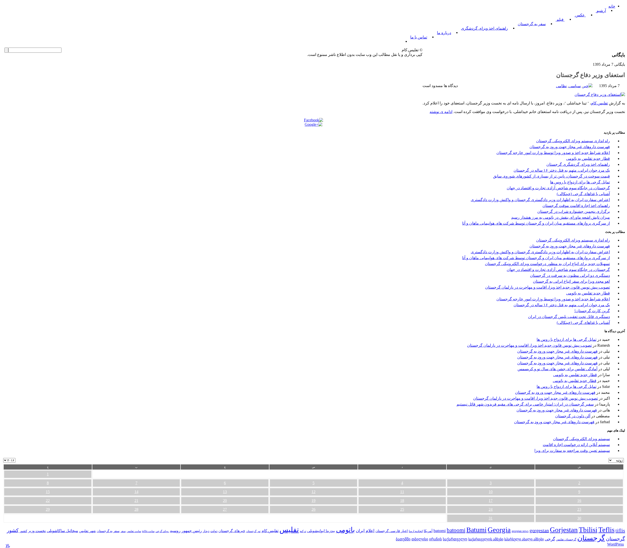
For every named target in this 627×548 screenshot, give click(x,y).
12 (313, 492)
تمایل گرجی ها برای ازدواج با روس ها (580, 182)
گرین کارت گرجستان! (592, 311)
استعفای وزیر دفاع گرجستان (590, 75)
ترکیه (303, 531)
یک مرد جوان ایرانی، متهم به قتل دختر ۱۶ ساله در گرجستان (562, 170)
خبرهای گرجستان (231, 531)
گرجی (550, 539)
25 (402, 509)
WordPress (615, 544)
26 (313, 509)
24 (491, 509)
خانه (611, 6)
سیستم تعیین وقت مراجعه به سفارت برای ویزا (572, 450)
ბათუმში (403, 539)
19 (313, 500)
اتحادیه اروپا (416, 531)
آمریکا (428, 531)
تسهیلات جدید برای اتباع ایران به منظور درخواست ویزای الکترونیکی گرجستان (547, 264)
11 (402, 492)
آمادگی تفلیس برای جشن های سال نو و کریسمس (557, 369)
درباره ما (444, 33)
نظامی (561, 86)
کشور (23, 531)
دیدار (206, 531)
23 (579, 509)
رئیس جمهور (191, 531)
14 (136, 492)
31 (491, 518)
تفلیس (289, 530)
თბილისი (419, 539)
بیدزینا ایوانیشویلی (321, 531)
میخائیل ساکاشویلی (62, 531)
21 (136, 500)
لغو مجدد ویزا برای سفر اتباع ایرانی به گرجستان (571, 281)
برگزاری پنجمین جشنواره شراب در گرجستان (573, 211)
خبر (586, 86)
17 (491, 500)
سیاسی (575, 86)
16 (579, 500)
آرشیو (601, 11)
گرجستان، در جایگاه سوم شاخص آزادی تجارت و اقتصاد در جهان (558, 188)
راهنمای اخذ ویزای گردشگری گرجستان (578, 164)
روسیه (175, 531)
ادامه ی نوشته (441, 112)
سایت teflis (148, 531)
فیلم (560, 19)
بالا (8, 546)
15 (48, 492)
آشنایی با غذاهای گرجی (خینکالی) (583, 194)
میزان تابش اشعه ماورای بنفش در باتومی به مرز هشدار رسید (560, 217)
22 (48, 500)
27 (225, 509)
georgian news (520, 531)
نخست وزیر (37, 531)
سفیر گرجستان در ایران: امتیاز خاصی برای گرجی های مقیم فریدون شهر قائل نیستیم (525, 404)
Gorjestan (564, 530)
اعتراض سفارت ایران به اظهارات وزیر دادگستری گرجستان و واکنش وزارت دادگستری (540, 200)
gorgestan (539, 530)
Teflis (606, 530)
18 (402, 500)
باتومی (345, 530)
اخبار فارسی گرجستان (391, 531)
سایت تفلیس (134, 531)
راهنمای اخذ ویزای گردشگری (484, 28)
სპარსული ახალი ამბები (524, 539)
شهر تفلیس (87, 531)
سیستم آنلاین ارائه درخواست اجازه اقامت (576, 445)
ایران (360, 530)
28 (136, 509)
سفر (123, 531)
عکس (580, 15)
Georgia (499, 530)
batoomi (456, 530)
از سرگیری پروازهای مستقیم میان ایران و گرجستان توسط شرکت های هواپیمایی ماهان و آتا (536, 223)
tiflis (620, 530)
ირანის (435, 539)
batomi (440, 530)
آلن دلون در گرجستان (572, 416)
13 (225, 492)
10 (491, 492)
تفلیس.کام (599, 103)
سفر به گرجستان (532, 24)
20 (225, 500)
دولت (213, 531)
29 (48, 509)
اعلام (370, 530)
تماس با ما (418, 37)
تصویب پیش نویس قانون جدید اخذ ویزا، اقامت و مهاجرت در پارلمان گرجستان (547, 287)
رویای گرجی (162, 531)
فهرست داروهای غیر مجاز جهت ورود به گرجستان (570, 147)
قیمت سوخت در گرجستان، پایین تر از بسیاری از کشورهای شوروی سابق (551, 176)
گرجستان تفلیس (566, 539)
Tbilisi (588, 530)
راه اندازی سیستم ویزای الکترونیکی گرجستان (573, 141)
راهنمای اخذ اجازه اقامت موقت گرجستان (576, 206)
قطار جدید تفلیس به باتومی (588, 158)
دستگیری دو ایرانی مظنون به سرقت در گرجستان (570, 275)
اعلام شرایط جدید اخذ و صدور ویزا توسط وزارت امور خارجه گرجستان (553, 153)
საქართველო (455, 539)
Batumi (476, 530)
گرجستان (591, 538)
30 (579, 518)
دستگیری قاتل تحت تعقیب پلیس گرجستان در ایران (569, 317)
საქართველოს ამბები (485, 539)
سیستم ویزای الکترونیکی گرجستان (581, 439)
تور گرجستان (253, 531)
